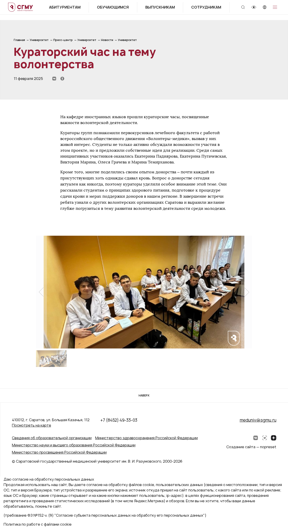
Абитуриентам (65, 7)
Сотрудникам (206, 7)
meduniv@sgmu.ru (258, 420)
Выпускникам (160, 7)
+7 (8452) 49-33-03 (118, 420)
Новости (107, 40)
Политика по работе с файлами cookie (38, 524)
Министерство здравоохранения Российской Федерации (146, 437)
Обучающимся (113, 7)
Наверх (144, 395)
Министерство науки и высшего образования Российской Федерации (73, 445)
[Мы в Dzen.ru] (273, 438)
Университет (39, 40)
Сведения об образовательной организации (52, 437)
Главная (19, 40)
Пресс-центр (63, 40)
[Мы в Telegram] (264, 438)
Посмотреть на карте (31, 425)
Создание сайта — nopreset (251, 446)
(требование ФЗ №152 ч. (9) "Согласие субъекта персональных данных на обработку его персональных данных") (105, 515)
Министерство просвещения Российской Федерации (59, 452)
